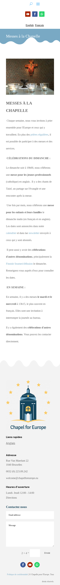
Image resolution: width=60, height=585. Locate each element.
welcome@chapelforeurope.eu (22, 478)
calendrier (11, 233)
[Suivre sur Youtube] (27, 14)
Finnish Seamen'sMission (19, 263)
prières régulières (39, 134)
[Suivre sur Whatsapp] (41, 14)
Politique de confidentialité (17, 574)
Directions (11, 497)
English (30, 25)
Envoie (47, 553)
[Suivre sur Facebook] (35, 14)
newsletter (34, 233)
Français (39, 25)
